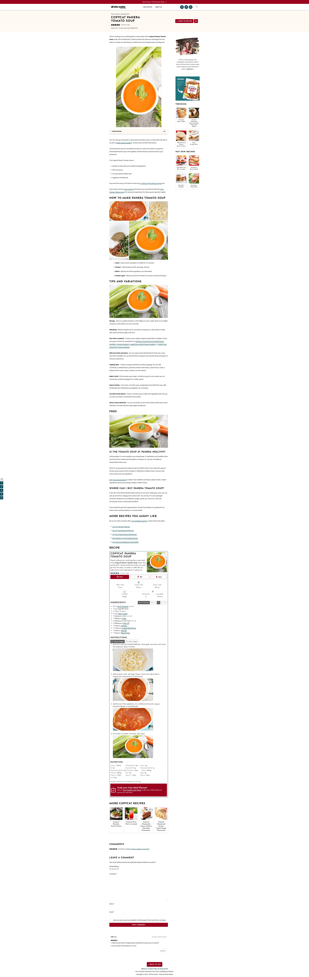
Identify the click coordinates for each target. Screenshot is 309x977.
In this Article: (117, 131)
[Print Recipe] (196, 21)
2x (162, 602)
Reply (163, 951)
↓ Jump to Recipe (184, 21)
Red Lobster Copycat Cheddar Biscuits (125, 538)
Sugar (124, 618)
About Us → (190, 69)
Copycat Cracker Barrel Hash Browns (124, 534)
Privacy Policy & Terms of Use (158, 968)
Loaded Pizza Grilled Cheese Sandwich (142, 344)
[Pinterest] (186, 7)
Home (112, 14)
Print (121, 577)
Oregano (124, 626)
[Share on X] (1, 486)
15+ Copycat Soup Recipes (121, 527)
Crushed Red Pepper (129, 628)
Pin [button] (141, 577)
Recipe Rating (114, 866)
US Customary (144, 602)
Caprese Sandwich (123, 344)
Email (111, 912)
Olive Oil (126, 623)
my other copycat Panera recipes (151, 183)
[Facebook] (182, 7)
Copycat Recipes (125, 14)
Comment (113, 874)
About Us (158, 7)
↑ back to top (154, 964)
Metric (153, 602)
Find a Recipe (147, 7)
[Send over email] (1, 497)
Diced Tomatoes (122, 606)
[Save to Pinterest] (1, 490)
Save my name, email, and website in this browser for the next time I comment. (139, 920)
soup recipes (129, 189)
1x (158, 602)
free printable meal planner (132, 790)
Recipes (117, 14)
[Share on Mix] (1, 494)
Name (111, 904)
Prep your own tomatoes (117, 480)
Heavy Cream (122, 613)
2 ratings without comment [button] (139, 849)
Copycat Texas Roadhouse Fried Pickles (125, 542)
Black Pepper (125, 633)
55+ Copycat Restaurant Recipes (123, 530)
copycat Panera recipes (139, 521)
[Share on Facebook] (1, 483)
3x (165, 602)
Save (160, 577)
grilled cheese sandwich (124, 143)
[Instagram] (190, 7)
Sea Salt (124, 630)
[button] (112, 25)
